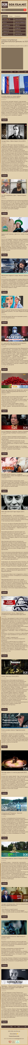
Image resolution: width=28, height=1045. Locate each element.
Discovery (18, 31)
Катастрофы (6, 25)
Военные (6, 28)
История (17, 28)
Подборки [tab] (4, 16)
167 (25, 71)
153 (11, 71)
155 (19, 71)
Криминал (6, 31)
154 (15, 71)
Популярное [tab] (17, 16)
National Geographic (20, 19)
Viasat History (18, 34)
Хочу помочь (13, 1033)
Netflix (17, 25)
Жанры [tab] (11, 16)
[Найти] (25, 10)
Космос (5, 34)
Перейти (4, 120)
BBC (5, 22)
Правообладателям (14, 1036)
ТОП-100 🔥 (6, 19)
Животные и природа (20, 22)
